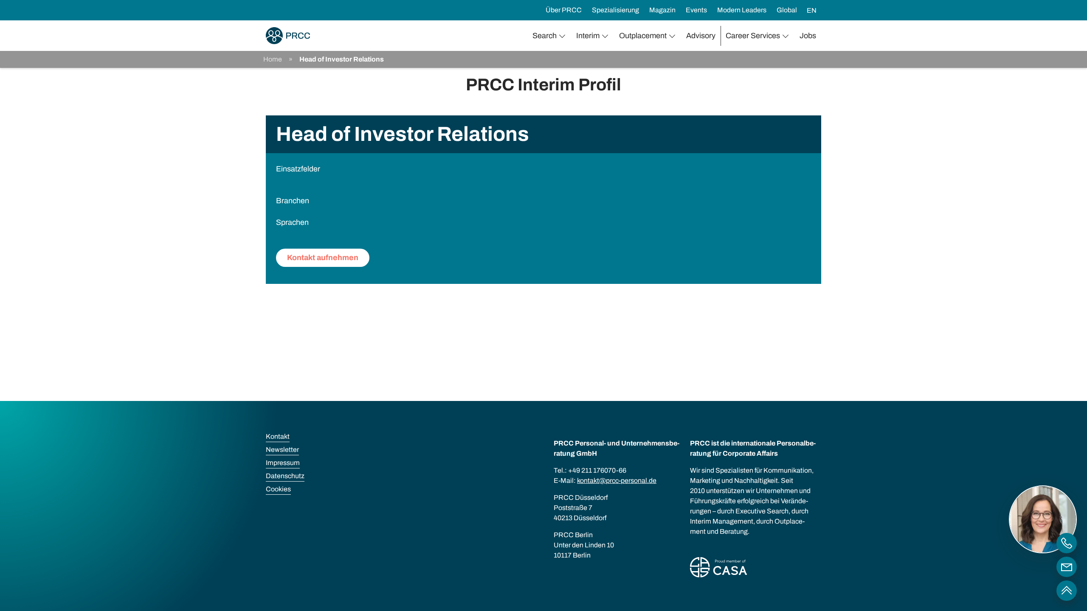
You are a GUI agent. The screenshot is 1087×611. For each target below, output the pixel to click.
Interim (588, 35)
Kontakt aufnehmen (322, 257)
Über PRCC (564, 10)
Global (787, 10)
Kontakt (278, 436)
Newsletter (282, 449)
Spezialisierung (615, 10)
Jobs (808, 35)
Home (272, 59)
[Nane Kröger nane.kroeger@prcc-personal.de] (1066, 567)
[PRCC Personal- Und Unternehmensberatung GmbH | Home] (288, 35)
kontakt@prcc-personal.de (616, 480)
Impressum (283, 462)
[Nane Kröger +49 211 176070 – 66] (1066, 543)
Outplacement (643, 35)
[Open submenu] (564, 36)
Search (544, 35)
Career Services (753, 35)
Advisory (700, 35)
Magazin (662, 10)
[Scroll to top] (1066, 590)
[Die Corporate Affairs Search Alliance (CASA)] (718, 568)
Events (696, 10)
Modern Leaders (741, 10)
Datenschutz (285, 475)
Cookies (278, 489)
